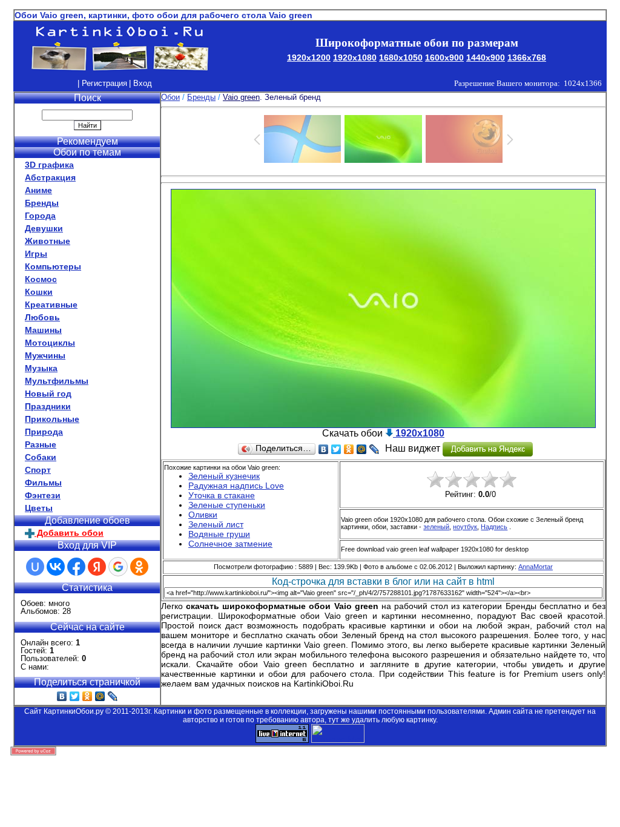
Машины (43, 330)
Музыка (41, 368)
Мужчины (45, 355)
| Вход (140, 83)
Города (40, 215)
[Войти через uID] (35, 567)
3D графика (49, 165)
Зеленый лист (215, 524)
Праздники (48, 406)
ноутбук (465, 526)
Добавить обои (69, 533)
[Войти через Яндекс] (97, 567)
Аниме (38, 190)
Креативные (51, 304)
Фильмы (43, 482)
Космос (41, 279)
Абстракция (50, 177)
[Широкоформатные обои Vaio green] (383, 425)
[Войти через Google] (118, 566)
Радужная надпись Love (236, 485)
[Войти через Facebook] (76, 567)
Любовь (42, 317)
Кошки (39, 292)
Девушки (44, 228)
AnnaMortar (535, 566)
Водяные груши (219, 534)
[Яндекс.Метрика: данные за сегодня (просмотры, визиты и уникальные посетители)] (337, 733)
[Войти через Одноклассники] (139, 567)
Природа (44, 432)
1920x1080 (355, 57)
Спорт (38, 470)
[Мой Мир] (100, 696)
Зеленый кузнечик (224, 476)
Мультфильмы (56, 381)
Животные (47, 241)
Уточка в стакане (221, 495)
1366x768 (526, 57)
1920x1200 (309, 57)
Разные (40, 444)
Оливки (202, 514)
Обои (170, 97)
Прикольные (52, 419)
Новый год (48, 393)
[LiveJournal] (113, 696)
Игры (36, 254)
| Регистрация (102, 83)
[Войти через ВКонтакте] (56, 567)
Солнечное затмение (230, 544)
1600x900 (444, 57)
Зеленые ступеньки (226, 505)
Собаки (40, 457)
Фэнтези (43, 495)
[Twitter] (74, 696)
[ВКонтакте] (62, 696)
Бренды (42, 203)
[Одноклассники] (87, 696)
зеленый (436, 526)
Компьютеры (53, 266)
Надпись (494, 526)
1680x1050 (401, 57)
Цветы (39, 508)
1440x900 (485, 57)
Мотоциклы (50, 343)
